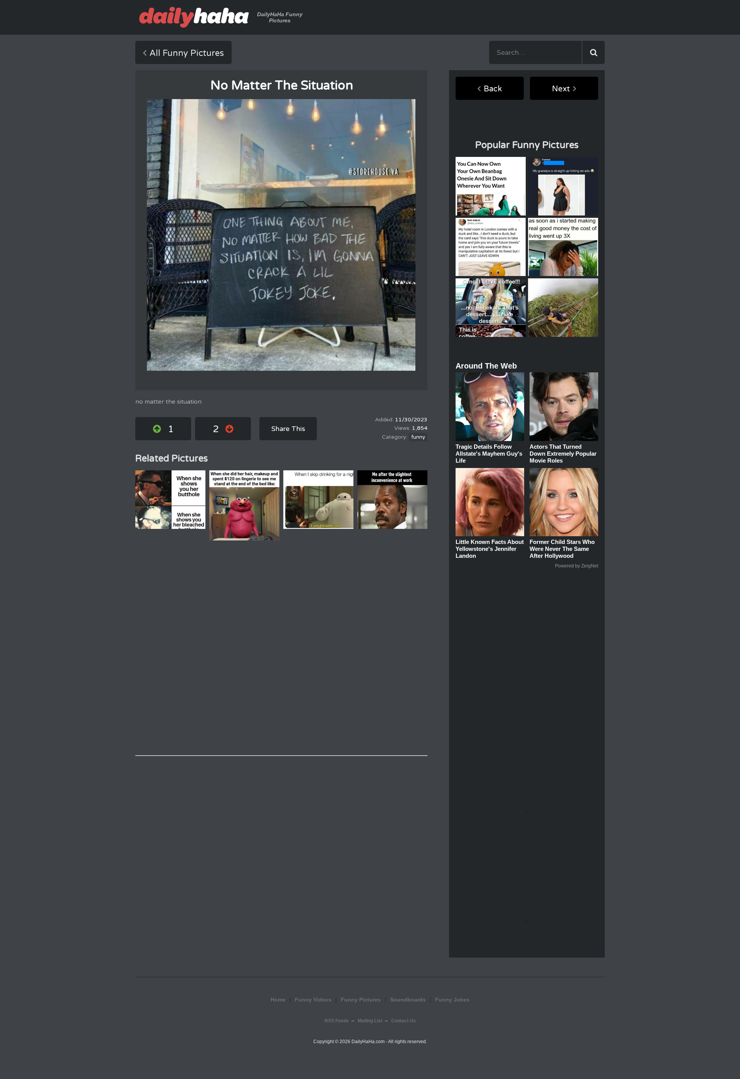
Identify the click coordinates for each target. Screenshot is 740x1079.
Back (493, 89)
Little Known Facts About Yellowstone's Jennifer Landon (490, 549)
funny (418, 437)
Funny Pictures (361, 1000)
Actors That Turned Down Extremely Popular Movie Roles (563, 453)
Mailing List (370, 1020)
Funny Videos (313, 1000)
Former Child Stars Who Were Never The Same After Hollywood (562, 549)
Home (278, 1000)
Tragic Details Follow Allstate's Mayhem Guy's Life (489, 453)
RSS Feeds (337, 1020)
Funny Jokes (452, 1000)
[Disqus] (281, 648)
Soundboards (408, 1000)
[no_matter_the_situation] (281, 235)
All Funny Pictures (187, 53)
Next (561, 89)
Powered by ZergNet (576, 566)
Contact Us (403, 1020)
